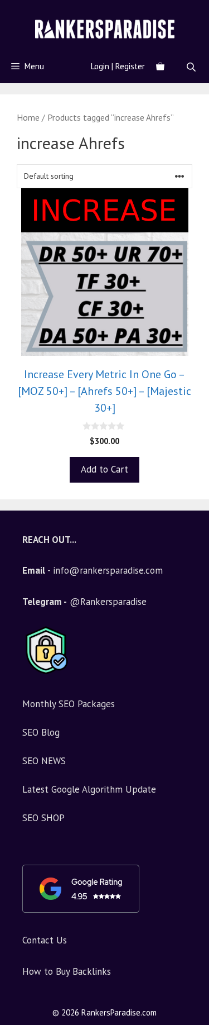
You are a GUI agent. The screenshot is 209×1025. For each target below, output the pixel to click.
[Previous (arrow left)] (19, 513)
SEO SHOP (43, 818)
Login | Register (118, 66)
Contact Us (44, 940)
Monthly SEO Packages (68, 704)
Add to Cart (104, 469)
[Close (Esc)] (172, 12)
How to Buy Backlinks (66, 971)
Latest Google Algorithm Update (89, 789)
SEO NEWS (44, 761)
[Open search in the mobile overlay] (192, 66)
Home (28, 117)
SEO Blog (41, 732)
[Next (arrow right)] (189, 513)
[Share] (196, 12)
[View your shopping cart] (160, 66)
